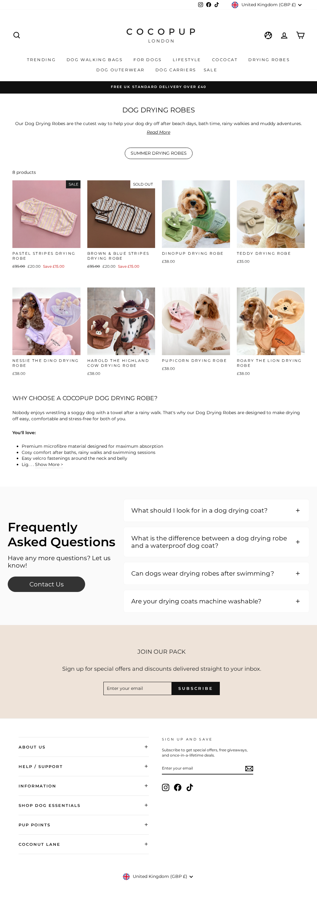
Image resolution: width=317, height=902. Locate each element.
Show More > (49, 464)
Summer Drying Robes (159, 153)
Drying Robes (269, 59)
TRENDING (42, 59)
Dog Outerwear (121, 69)
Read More (158, 132)
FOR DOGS (148, 59)
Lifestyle (188, 59)
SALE (211, 69)
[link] (46, 584)
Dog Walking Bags (95, 59)
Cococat (226, 59)
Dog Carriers (175, 69)
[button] (216, 510)
